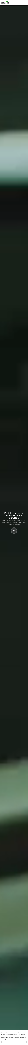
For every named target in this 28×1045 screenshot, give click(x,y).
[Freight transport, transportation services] (5, 2)
